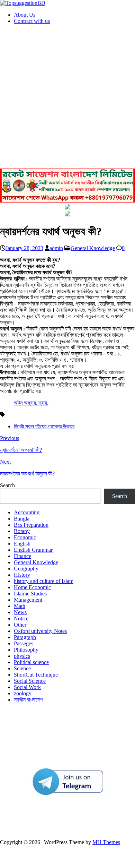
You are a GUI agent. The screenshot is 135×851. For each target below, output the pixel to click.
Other (20, 625)
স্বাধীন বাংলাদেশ (28, 700)
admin (56, 248)
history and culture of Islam (43, 581)
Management (28, 600)
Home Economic (32, 587)
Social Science (30, 681)
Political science (31, 662)
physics (22, 656)
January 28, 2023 (24, 248)
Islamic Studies (30, 593)
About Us (24, 15)
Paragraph (25, 637)
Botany (22, 531)
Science (22, 668)
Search (7, 485)
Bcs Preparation (31, 525)
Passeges (23, 643)
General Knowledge (93, 248)
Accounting (26, 512)
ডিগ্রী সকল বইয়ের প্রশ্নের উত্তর (44, 426)
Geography (26, 568)
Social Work (27, 687)
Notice (21, 618)
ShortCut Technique (36, 675)
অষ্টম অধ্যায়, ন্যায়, (31, 403)
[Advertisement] (67, 97)
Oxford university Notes (40, 631)
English (22, 544)
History (22, 575)
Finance (22, 556)
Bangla (21, 519)
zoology (23, 693)
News (20, 612)
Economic (25, 537)
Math (19, 606)
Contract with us (32, 21)
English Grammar (33, 550)
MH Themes (106, 842)
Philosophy (26, 650)
